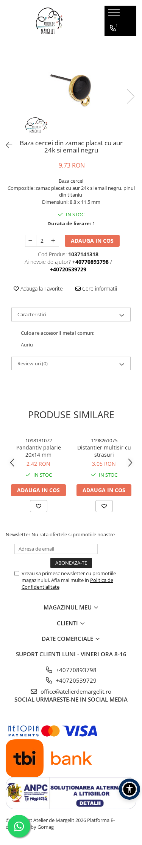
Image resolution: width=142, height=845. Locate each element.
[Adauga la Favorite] (38, 506)
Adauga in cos (92, 240)
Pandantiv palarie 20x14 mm (38, 451)
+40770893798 (75, 670)
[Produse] (115, 15)
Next (130, 96)
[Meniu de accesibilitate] (129, 789)
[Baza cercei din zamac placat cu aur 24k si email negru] (71, 89)
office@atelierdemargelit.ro (75, 691)
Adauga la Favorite (41, 288)
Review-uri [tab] (32, 363)
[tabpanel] (71, 89)
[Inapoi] (5, 145)
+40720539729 (75, 680)
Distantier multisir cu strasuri (104, 451)
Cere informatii (99, 288)
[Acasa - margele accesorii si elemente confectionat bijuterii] (49, 21)
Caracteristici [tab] (31, 314)
